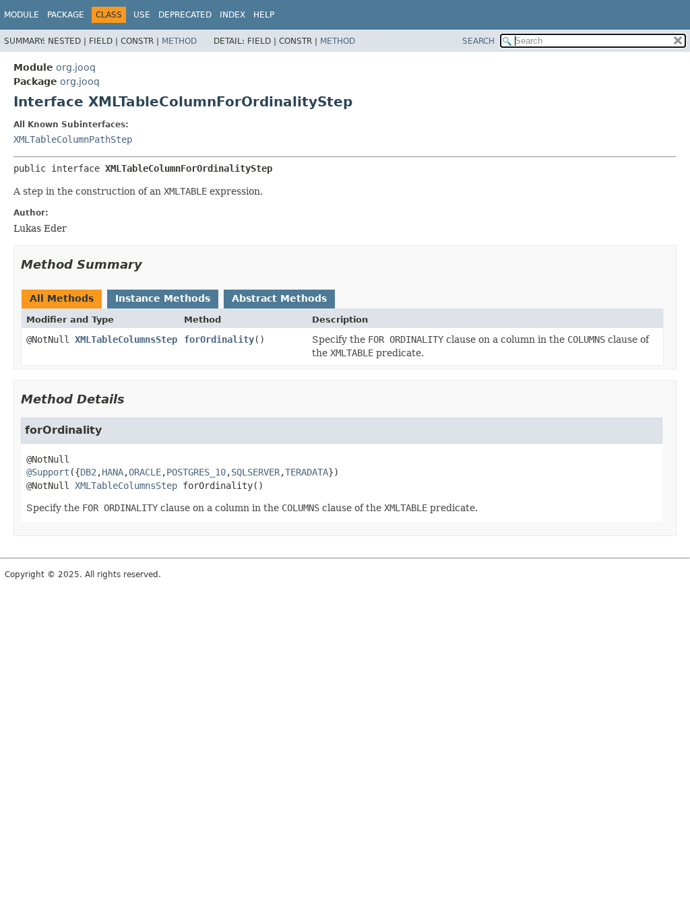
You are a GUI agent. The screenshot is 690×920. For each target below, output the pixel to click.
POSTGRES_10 (196, 472)
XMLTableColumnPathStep (72, 139)
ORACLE (145, 472)
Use (141, 15)
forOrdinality (219, 339)
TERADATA (306, 472)
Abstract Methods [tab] (279, 298)
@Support (47, 472)
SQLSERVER (255, 472)
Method (179, 41)
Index (232, 15)
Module (21, 15)
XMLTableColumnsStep (126, 339)
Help (263, 15)
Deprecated (185, 15)
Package (65, 15)
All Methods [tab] (62, 298)
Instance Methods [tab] (162, 298)
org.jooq (76, 67)
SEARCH (478, 41)
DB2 (88, 472)
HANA (112, 472)
